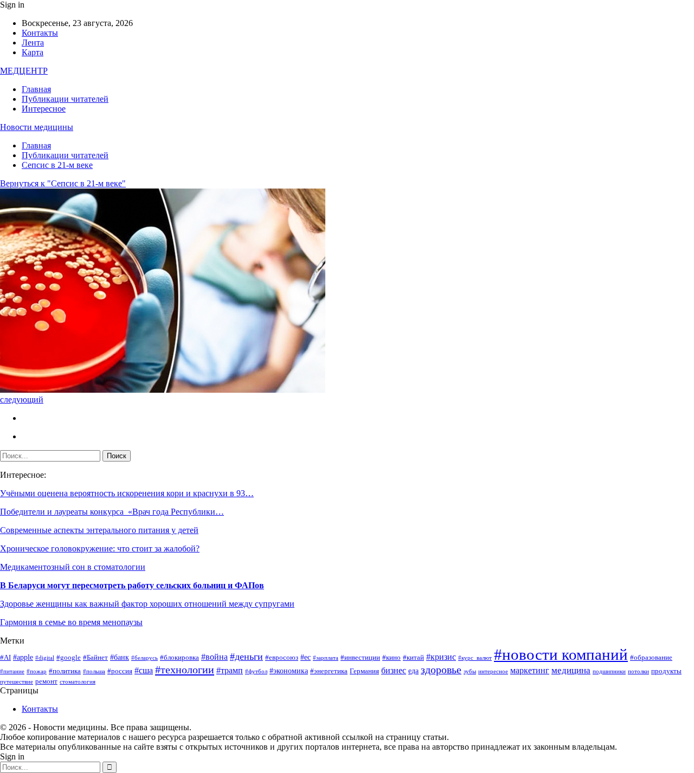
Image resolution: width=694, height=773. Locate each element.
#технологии (184, 669)
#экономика (288, 670)
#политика (65, 671)
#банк (119, 657)
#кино (391, 657)
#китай (413, 657)
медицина (570, 670)
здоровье (441, 669)
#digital (44, 658)
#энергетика (329, 671)
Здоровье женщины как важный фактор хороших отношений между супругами (147, 603)
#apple (23, 657)
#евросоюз (281, 657)
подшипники (609, 671)
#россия (119, 671)
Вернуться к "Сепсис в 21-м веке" (63, 183)
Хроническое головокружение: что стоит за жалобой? (100, 548)
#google (68, 657)
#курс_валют (475, 658)
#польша (94, 671)
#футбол (256, 671)
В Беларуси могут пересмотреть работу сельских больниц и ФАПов (132, 585)
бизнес (393, 670)
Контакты (40, 32)
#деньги (246, 656)
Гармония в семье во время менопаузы (71, 622)
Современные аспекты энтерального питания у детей (99, 530)
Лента (33, 42)
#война (214, 656)
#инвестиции (360, 657)
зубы (470, 671)
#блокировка (179, 657)
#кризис (441, 656)
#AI (5, 657)
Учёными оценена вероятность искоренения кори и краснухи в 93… (127, 493)
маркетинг (529, 670)
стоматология (77, 682)
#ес (305, 657)
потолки (638, 671)
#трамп (229, 670)
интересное (493, 671)
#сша (143, 670)
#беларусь (144, 658)
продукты (666, 671)
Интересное (44, 108)
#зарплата (325, 658)
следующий (21, 399)
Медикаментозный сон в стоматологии (72, 566)
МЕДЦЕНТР (24, 70)
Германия (364, 671)
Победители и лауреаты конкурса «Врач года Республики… (112, 511)
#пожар (37, 671)
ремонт (46, 681)
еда (413, 670)
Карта (32, 52)
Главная (36, 89)
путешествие (16, 682)
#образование (651, 657)
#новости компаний (561, 654)
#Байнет (95, 657)
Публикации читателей (65, 98)
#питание (12, 671)
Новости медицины (36, 127)
